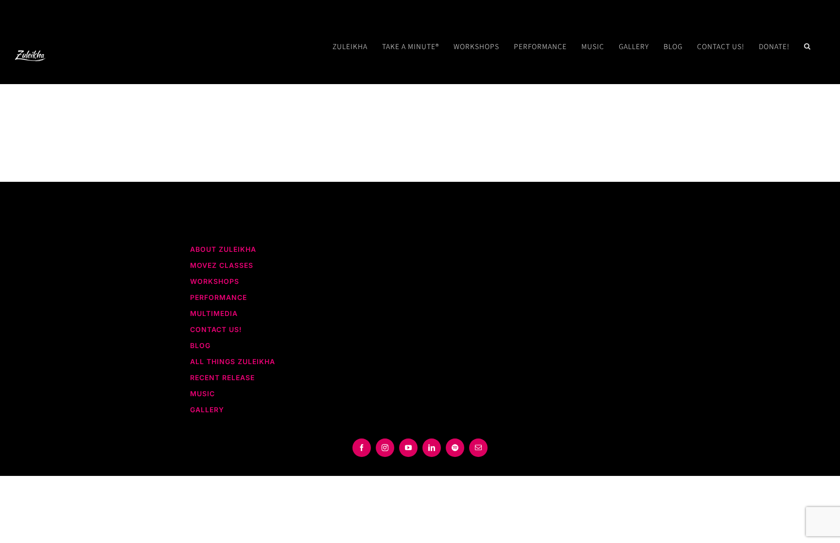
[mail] (478, 447)
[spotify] (455, 447)
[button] (807, 46)
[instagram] (385, 447)
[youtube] (408, 447)
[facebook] (361, 447)
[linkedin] (431, 447)
